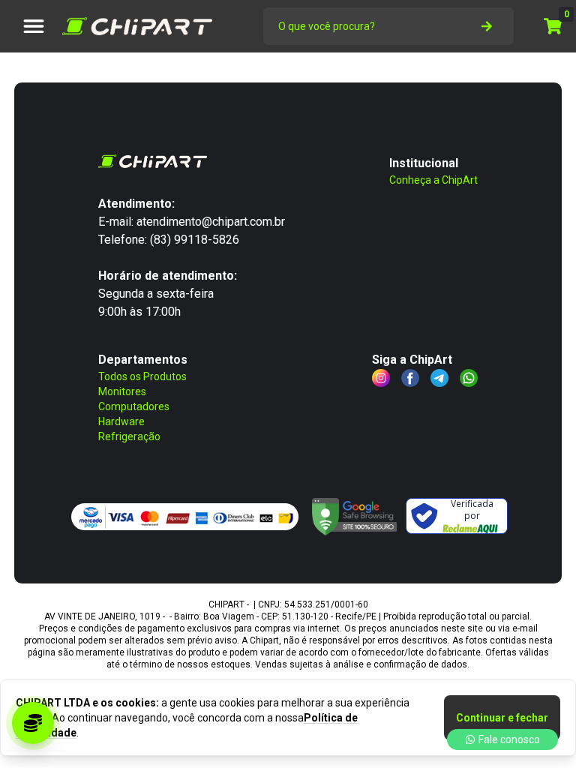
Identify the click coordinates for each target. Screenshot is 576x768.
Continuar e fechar (502, 718)
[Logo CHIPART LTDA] (137, 26)
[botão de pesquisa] (487, 26)
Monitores (122, 392)
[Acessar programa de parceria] (33, 723)
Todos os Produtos (142, 376)
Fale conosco (509, 740)
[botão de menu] (33, 26)
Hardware (121, 422)
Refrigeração (129, 436)
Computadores (134, 406)
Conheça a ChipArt (433, 180)
